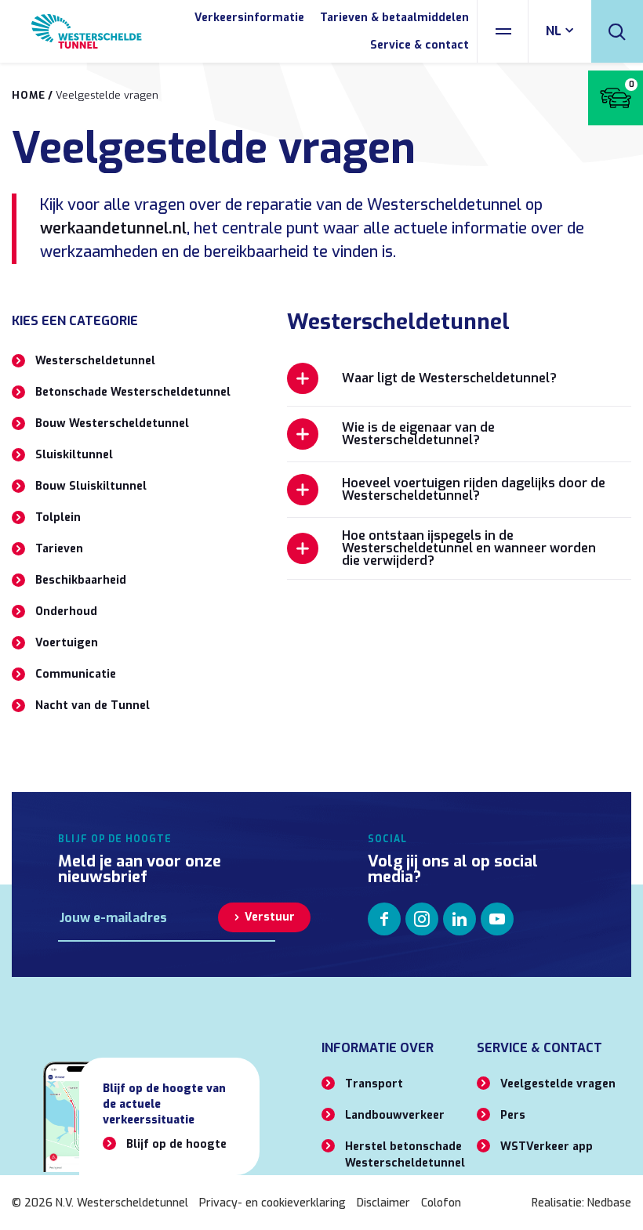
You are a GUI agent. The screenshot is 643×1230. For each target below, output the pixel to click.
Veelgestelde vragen (558, 1083)
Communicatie (75, 674)
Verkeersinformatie (249, 17)
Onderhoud (66, 611)
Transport (374, 1083)
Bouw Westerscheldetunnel (112, 423)
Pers (512, 1115)
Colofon (441, 1203)
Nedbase (609, 1203)
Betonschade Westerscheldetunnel (133, 392)
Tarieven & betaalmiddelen (394, 17)
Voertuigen (66, 642)
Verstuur (270, 917)
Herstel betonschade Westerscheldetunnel (405, 1154)
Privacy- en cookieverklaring (272, 1203)
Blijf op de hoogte (176, 1144)
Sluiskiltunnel (74, 454)
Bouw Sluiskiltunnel (91, 486)
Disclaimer (383, 1203)
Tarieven (59, 548)
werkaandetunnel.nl (113, 228)
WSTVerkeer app (546, 1146)
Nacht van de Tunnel (92, 705)
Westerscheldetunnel (95, 360)
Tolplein (58, 517)
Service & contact (419, 45)
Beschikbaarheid (80, 580)
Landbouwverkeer (395, 1115)
